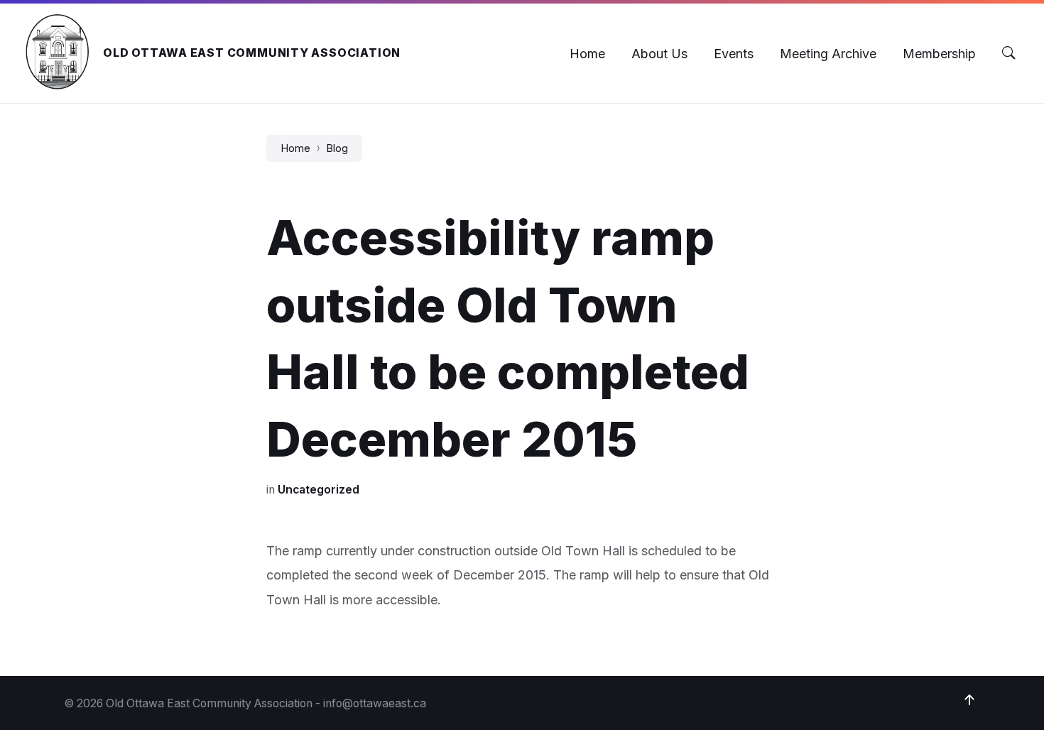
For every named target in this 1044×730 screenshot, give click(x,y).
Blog (337, 148)
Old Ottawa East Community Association (252, 53)
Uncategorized (318, 489)
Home (295, 148)
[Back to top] (969, 700)
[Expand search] (1008, 53)
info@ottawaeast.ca (374, 703)
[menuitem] (587, 53)
